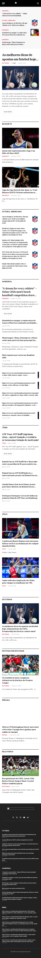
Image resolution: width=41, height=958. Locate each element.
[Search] (38, 3)
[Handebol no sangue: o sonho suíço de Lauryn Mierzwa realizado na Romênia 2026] (34, 32)
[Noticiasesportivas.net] (20, 3)
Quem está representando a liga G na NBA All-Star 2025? (18, 152)
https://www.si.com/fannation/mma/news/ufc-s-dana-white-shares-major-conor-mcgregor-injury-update (19, 375)
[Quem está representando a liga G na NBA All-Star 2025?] (20, 138)
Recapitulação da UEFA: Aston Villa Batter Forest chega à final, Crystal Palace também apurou (18, 781)
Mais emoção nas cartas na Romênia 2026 (13, 888)
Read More (8, 112)
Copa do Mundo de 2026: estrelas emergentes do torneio (17, 840)
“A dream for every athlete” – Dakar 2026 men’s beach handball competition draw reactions (14, 16)
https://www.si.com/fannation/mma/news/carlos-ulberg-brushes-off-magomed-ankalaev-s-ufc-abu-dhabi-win (20, 405)
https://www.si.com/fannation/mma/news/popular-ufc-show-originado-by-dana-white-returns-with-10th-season (20, 395)
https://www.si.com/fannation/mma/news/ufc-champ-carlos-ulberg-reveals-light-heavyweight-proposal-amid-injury (19, 385)
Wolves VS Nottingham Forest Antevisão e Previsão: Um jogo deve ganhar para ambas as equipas (20, 729)
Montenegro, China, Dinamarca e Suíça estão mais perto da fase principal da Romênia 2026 (13, 44)
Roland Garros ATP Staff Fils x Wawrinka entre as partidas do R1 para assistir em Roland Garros (19, 464)
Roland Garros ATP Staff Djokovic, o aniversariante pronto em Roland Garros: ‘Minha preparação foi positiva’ (19, 475)
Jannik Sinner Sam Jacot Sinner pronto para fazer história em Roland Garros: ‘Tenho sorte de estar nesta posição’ (18, 486)
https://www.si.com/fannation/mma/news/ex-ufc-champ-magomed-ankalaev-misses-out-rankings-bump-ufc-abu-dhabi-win (20, 924)
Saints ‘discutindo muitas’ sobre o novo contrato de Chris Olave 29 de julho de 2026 (14, 266)
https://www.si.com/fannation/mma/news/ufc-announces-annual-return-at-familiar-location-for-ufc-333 (19, 415)
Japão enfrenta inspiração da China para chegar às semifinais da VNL (18, 581)
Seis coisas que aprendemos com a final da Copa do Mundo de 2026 (20, 849)
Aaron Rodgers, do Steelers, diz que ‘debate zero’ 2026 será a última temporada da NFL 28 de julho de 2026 (15, 220)
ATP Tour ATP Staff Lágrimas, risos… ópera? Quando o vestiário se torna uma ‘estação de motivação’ (20, 437)
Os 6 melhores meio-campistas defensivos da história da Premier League (17, 680)
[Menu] (3, 3)
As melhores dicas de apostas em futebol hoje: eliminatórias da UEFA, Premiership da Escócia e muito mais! (20, 628)
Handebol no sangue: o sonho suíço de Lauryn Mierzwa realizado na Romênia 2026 (14, 35)
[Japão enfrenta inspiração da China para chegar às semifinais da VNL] (20, 567)
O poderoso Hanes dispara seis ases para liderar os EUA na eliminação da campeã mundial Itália (20, 543)
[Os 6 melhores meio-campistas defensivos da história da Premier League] (20, 665)
